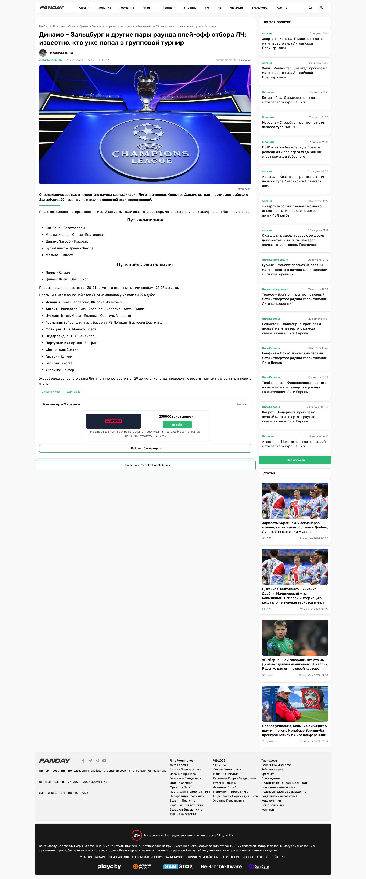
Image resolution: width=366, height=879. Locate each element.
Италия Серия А (181, 783)
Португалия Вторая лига (230, 792)
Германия (126, 8)
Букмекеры (259, 8)
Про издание (270, 778)
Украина (190, 8)
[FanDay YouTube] (104, 761)
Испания (104, 8)
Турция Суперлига (183, 814)
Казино (282, 8)
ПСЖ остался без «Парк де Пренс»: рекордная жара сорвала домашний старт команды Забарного (292, 151)
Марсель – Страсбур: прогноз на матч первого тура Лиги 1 (293, 124)
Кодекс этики (271, 800)
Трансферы (269, 760)
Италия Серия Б (224, 783)
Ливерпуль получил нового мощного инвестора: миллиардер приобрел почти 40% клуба (292, 210)
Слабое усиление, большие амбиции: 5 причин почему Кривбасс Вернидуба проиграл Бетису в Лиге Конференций (294, 730)
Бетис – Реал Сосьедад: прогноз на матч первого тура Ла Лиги (291, 100)
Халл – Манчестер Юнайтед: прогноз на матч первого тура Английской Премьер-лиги (294, 72)
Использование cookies (278, 787)
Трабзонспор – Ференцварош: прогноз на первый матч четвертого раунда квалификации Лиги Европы (294, 387)
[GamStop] (178, 867)
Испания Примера (183, 774)
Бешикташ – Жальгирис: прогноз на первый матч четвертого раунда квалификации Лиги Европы (291, 328)
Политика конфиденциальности (284, 783)
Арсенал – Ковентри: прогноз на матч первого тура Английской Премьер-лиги (293, 181)
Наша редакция (272, 805)
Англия (84, 8)
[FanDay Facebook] (83, 761)
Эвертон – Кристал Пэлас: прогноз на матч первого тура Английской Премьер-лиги (293, 43)
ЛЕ (220, 8)
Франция (168, 8)
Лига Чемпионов (182, 760)
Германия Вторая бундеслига (234, 778)
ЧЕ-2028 (236, 8)
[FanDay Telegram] (90, 761)
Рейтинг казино (272, 769)
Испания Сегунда (225, 774)
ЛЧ (207, 8)
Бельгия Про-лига (182, 800)
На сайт (177, 424)
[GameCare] (259, 867)
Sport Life (267, 774)
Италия (148, 8)
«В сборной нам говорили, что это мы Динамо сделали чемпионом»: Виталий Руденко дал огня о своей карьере (295, 664)
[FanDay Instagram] (97, 761)
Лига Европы (271, 318)
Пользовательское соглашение (283, 792)
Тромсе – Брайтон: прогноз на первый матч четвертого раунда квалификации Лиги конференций (294, 299)
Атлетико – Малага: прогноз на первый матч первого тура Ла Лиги (294, 444)
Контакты (268, 809)
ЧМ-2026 (219, 765)
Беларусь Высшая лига (186, 809)
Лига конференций (275, 259)
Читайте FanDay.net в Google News (145, 465)
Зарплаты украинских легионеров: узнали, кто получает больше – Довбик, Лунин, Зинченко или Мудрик (295, 527)
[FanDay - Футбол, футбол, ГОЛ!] (52, 7)
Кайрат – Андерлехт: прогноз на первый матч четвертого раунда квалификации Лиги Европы (288, 416)
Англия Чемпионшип (228, 769)
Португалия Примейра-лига (190, 792)
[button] (310, 7)
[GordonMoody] (141, 867)
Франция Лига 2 (225, 787)
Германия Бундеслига (186, 778)
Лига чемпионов (50, 59)
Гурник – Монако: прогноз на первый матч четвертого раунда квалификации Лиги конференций (294, 269)
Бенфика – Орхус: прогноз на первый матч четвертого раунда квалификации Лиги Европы (294, 357)
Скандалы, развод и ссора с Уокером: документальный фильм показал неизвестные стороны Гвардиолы (293, 240)
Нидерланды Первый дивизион (235, 796)
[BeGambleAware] (221, 867)
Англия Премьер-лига (185, 769)
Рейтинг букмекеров (146, 448)
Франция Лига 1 (181, 787)
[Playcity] (109, 867)
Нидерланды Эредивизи (187, 796)
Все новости (296, 460)
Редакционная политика (279, 796)
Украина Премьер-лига (186, 805)
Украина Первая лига (228, 800)
